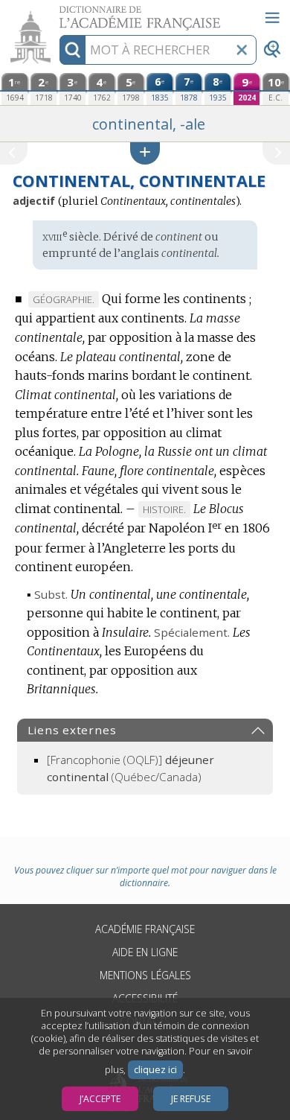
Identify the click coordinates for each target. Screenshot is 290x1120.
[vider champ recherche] (242, 50)
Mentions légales (145, 975)
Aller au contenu (57, 13)
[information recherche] (72, 50)
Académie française (145, 929)
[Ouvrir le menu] (272, 18)
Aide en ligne (145, 952)
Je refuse (190, 1098)
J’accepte (100, 1098)
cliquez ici (155, 1069)
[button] (145, 153)
